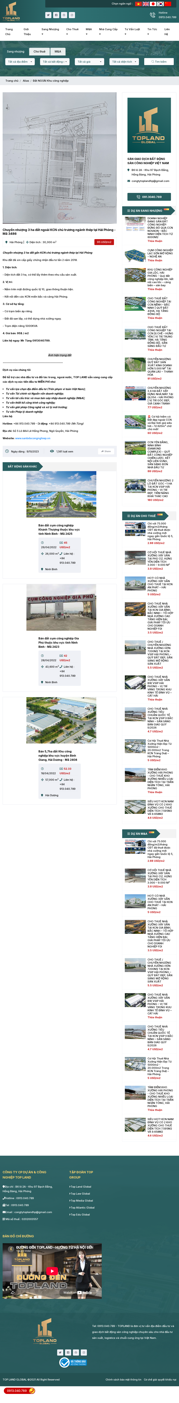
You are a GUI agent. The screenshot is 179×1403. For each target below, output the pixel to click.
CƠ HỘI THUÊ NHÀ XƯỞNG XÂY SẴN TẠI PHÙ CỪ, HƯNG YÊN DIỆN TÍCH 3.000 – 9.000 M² (160, 559)
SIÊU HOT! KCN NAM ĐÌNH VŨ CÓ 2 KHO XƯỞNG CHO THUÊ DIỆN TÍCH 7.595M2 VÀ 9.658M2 (161, 808)
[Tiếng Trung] (167, 3)
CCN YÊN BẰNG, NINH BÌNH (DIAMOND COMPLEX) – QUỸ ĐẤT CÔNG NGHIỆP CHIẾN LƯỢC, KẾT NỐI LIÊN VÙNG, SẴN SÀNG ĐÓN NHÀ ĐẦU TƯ (160, 455)
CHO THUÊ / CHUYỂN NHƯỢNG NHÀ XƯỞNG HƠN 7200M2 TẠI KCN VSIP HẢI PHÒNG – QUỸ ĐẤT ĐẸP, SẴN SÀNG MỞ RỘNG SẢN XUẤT (160, 652)
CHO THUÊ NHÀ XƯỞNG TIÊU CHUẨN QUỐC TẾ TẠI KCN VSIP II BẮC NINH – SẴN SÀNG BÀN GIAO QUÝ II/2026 (160, 718)
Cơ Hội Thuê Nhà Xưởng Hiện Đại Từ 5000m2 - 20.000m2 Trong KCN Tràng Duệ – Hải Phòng (160, 748)
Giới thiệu (27, 32)
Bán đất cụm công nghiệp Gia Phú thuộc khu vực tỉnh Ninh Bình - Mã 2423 (58, 642)
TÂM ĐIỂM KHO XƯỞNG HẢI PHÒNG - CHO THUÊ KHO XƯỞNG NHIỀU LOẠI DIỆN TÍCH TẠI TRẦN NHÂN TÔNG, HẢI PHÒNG (160, 779)
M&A (89, 29)
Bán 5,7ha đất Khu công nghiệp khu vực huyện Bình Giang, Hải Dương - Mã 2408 (57, 755)
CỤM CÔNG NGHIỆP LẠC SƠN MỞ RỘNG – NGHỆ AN (160, 253)
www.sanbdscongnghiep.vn (32, 438)
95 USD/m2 (104, 242)
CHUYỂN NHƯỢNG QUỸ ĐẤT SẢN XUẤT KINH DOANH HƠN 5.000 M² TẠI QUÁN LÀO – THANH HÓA (160, 366)
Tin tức (152, 29)
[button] (20, 61)
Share (108, 451)
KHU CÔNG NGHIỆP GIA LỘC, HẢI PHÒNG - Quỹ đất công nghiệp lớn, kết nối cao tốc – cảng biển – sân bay (160, 277)
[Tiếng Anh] (146, 3)
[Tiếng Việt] (138, 3)
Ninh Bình (51, 569)
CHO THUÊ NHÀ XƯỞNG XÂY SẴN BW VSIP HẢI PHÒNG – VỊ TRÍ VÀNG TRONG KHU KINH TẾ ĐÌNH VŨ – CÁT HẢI (160, 686)
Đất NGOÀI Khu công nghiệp (51, 80)
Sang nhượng (50, 29)
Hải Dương (51, 795)
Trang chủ (9, 32)
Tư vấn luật (132, 29)
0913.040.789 (17, 1391)
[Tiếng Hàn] (160, 3)
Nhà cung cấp (108, 29)
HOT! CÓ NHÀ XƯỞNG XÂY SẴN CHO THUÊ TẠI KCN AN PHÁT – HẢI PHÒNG (160, 584)
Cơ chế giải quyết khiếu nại (160, 1379)
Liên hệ (167, 32)
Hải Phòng (16, 242)
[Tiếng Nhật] (153, 3)
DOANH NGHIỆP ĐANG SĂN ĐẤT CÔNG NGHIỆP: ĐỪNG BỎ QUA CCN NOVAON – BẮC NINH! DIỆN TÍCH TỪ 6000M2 (160, 228)
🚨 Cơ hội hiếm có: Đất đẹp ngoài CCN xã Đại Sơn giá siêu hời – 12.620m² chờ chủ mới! (160, 423)
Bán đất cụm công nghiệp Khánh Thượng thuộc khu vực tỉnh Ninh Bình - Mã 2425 (59, 529)
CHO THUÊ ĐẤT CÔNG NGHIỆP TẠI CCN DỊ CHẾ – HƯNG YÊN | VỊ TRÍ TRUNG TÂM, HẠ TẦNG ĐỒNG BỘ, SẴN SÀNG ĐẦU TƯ (160, 336)
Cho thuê (72, 29)
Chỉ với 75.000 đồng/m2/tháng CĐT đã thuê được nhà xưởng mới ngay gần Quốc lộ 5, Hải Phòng (160, 531)
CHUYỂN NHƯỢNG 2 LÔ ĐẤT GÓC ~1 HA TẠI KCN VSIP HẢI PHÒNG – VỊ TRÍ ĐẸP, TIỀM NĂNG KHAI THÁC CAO (160, 488)
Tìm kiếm (160, 61)
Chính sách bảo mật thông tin (123, 1379)
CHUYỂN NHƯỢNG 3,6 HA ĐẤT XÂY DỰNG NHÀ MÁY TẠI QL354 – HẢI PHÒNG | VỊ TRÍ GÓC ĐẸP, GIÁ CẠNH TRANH (161, 395)
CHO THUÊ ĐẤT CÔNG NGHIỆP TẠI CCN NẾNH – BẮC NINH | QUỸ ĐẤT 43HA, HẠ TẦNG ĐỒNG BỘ (159, 306)
